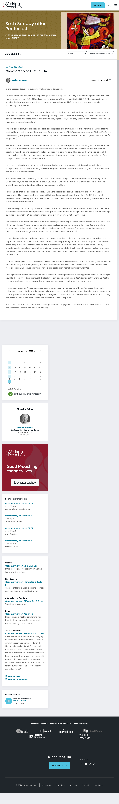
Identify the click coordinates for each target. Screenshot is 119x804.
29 (40, 377)
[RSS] (94, 764)
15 (40, 367)
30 (9, 381)
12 (25, 367)
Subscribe (46, 785)
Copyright (60, 785)
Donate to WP (59, 765)
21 (35, 372)
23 (9, 377)
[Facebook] (82, 764)
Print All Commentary (18, 679)
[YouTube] (86, 764)
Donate (97, 5)
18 (20, 372)
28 (35, 377)
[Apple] (90, 764)
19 (25, 372)
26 (25, 377)
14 (35, 367)
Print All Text (14, 676)
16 (10, 372)
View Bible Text (16, 67)
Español (85, 785)
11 (20, 367)
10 (15, 367)
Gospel (70, 54)
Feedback (98, 785)
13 (30, 367)
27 (30, 377)
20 (30, 372)
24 (14, 377)
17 (15, 372)
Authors (73, 785)
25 (19, 377)
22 (40, 372)
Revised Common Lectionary (99, 54)
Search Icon (109, 5)
